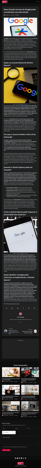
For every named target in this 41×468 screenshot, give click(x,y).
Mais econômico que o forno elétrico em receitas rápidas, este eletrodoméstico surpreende (28, 380)
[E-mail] (34, 308)
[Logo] (21, 463)
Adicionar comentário (6, 437)
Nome (4, 428)
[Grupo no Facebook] (25, 458)
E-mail (16, 428)
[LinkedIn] (17, 308)
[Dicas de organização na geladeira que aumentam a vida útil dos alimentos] (30, 390)
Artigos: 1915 (20, 322)
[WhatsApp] (29, 308)
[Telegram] (23, 308)
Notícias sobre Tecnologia (13, 303)
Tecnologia (15, 381)
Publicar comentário (6, 450)
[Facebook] (6, 308)
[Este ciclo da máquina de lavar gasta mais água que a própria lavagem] (11, 372)
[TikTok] (23, 458)
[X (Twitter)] (12, 308)
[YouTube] (21, 458)
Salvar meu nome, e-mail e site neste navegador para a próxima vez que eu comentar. (15, 446)
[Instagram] (17, 458)
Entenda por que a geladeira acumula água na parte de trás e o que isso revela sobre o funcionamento (30, 414)
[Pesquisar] (36, 1)
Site (28, 428)
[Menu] (38, 1)
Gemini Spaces (24, 105)
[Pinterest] (19, 458)
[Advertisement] (20, 349)
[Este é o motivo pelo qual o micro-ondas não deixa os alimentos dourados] (11, 390)
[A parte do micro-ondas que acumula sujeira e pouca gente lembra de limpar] (11, 406)
